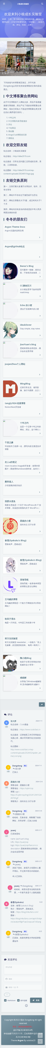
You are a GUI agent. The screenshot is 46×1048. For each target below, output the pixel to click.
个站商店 (12, 128)
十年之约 (12, 117)
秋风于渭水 (10, 618)
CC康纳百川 (25, 285)
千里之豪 (9, 442)
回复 (39, 758)
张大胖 (13, 721)
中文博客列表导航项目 (17, 121)
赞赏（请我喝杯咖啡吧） (23, 1026)
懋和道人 (9, 481)
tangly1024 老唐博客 (15, 403)
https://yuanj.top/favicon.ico (26, 845)
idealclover (26, 324)
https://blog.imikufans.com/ (27, 912)
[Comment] (40, 1035)
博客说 (11, 138)
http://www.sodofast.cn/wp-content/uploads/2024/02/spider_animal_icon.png (26, 752)
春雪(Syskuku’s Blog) (15, 540)
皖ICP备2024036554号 (23, 1030)
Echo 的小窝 (26, 305)
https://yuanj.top (21, 842)
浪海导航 (24, 579)
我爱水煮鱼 (10, 501)
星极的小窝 (25, 520)
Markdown (11, 1000)
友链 (23, 67)
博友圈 (11, 131)
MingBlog (25, 383)
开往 (10, 124)
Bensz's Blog (26, 266)
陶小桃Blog (25, 658)
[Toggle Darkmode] (40, 1041)
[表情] (26, 1005)
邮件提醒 (24, 1000)
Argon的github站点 (15, 246)
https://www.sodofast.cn (30, 729)
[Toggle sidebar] (4, 4)
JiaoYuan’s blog (28, 344)
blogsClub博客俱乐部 (17, 134)
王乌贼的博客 (11, 599)
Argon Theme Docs (15, 226)
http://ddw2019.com (21, 156)
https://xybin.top (26, 788)
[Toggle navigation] (42, 4)
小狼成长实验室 (23, 4)
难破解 (23, 677)
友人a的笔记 (11, 462)
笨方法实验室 (11, 638)
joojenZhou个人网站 (15, 364)
